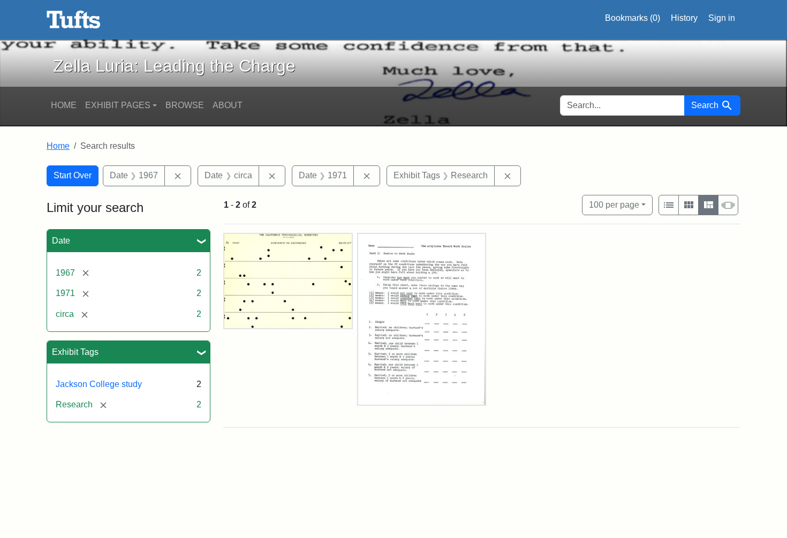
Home (64, 105)
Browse (184, 105)
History (684, 17)
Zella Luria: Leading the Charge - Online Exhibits (74, 20)
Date (61, 240)
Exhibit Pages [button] (117, 105)
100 (614, 204)
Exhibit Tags (75, 352)
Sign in (721, 17)
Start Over (73, 175)
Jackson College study (99, 384)
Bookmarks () (632, 17)
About (228, 105)
